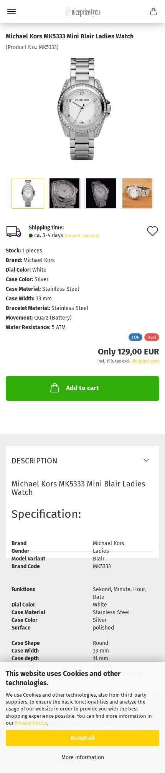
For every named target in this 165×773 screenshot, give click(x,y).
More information (82, 757)
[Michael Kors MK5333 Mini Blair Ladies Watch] (82, 108)
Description (35, 460)
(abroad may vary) (82, 235)
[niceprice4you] (82, 11)
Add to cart (82, 388)
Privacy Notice (31, 723)
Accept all (82, 738)
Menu (11, 11)
